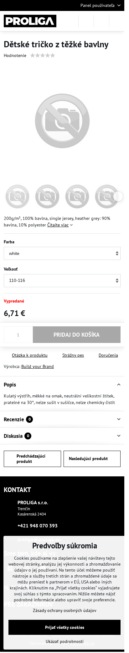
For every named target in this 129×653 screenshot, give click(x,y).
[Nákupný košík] (101, 21)
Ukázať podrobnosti (65, 641)
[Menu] (116, 21)
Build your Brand (37, 366)
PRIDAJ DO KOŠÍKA (77, 334)
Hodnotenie (15, 55)
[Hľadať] (86, 21)
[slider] (42, 55)
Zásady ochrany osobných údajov (64, 610)
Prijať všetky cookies (64, 627)
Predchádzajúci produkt (31, 458)
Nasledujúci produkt (88, 458)
